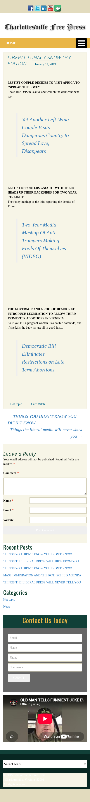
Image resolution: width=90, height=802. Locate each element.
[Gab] (57, 7)
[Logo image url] (45, 26)
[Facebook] (30, 8)
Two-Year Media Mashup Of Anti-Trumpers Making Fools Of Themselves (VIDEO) (44, 240)
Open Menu (81, 43)
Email (8, 510)
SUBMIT (18, 677)
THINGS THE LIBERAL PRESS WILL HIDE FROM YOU (41, 561)
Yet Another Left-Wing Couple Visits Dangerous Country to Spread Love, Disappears (45, 135)
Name (8, 500)
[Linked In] (44, 8)
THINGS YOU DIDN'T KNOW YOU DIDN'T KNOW (37, 554)
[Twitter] (37, 8)
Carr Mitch (38, 404)
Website (8, 520)
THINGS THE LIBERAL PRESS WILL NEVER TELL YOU (42, 582)
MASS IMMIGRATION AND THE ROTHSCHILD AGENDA (42, 575)
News (6, 606)
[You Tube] (50, 8)
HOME (10, 43)
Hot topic (16, 404)
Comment (11, 473)
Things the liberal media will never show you (46, 432)
